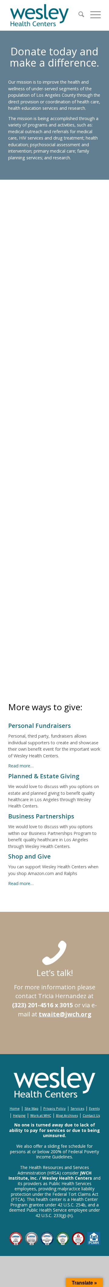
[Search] (78, 15)
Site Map (31, 1108)
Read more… (21, 766)
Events (94, 1108)
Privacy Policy (54, 1108)
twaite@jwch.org (65, 1014)
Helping (19, 1115)
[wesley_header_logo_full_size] (45, 15)
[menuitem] (78, 15)
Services (77, 1108)
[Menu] (92, 15)
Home (15, 1108)
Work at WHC (40, 1115)
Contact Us (91, 1115)
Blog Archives (67, 1115)
